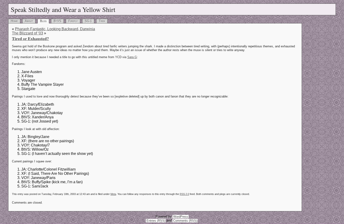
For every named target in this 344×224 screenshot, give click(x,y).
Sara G (132, 57)
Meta (113, 194)
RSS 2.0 (184, 194)
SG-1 (88, 21)
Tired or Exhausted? (30, 38)
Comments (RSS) (185, 220)
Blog (43, 21)
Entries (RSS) (155, 220)
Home (14, 21)
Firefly (73, 21)
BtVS (57, 21)
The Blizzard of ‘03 (27, 33)
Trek (102, 21)
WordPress (180, 216)
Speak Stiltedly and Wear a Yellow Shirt (63, 9)
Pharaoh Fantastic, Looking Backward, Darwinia (55, 29)
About (29, 21)
